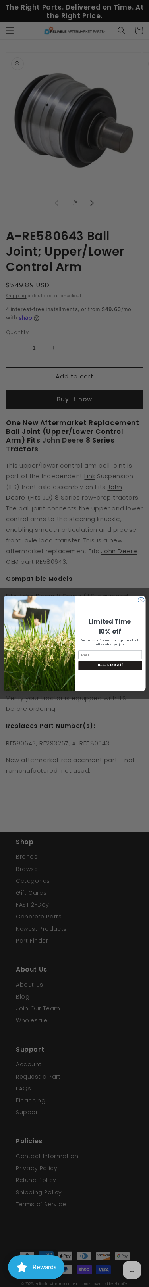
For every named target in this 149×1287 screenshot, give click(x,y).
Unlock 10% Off (110, 665)
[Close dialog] (141, 600)
